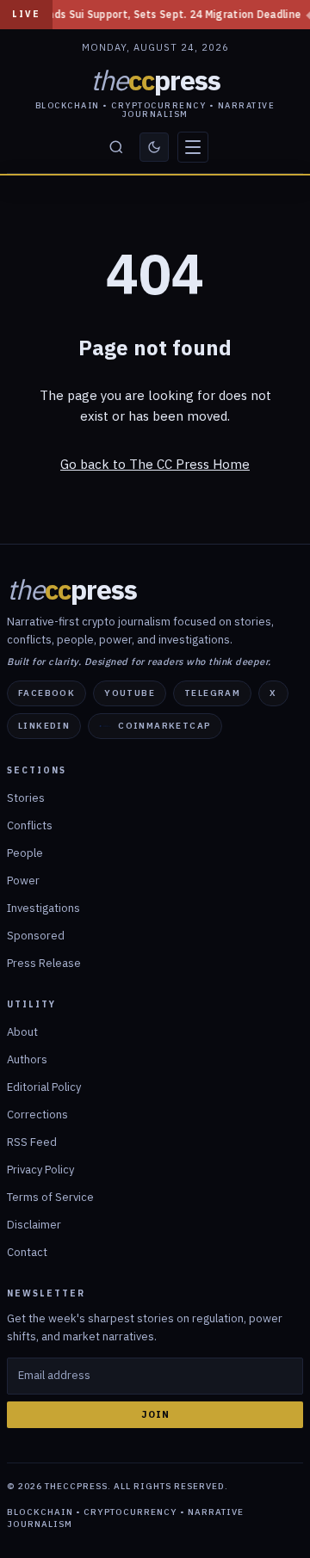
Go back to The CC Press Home (155, 464)
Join (155, 1414)
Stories (26, 798)
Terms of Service (50, 1197)
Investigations (43, 908)
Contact (27, 1252)
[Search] (116, 147)
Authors (27, 1059)
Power (23, 880)
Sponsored (36, 935)
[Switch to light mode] (154, 147)
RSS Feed (32, 1142)
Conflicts (30, 825)
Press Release (44, 963)
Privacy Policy (40, 1169)
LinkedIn (44, 725)
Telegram (212, 693)
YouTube (129, 693)
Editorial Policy (44, 1087)
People (25, 853)
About (22, 1032)
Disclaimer (34, 1224)
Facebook (46, 693)
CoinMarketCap (164, 725)
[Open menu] (192, 147)
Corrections (37, 1114)
